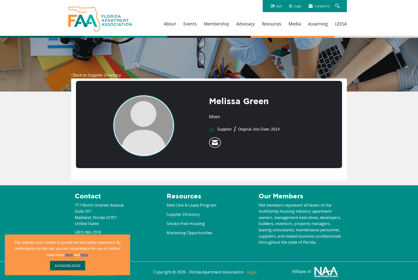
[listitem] (215, 142)
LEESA (341, 24)
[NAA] (326, 271)
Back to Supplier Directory (97, 75)
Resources (271, 24)
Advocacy (245, 24)
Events (190, 24)
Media (295, 24)
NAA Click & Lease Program (191, 205)
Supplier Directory (183, 214)
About (170, 24)
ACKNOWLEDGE (68, 265)
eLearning (318, 24)
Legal (251, 272)
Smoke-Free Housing (186, 223)
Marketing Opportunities (189, 232)
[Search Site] (338, 6)
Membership (216, 24)
